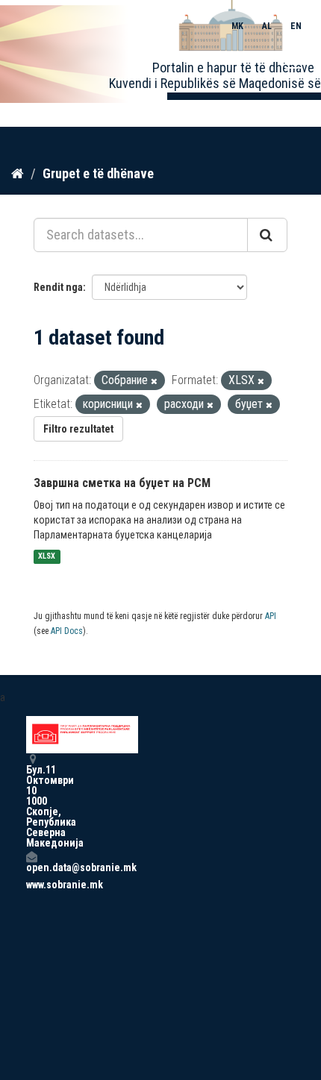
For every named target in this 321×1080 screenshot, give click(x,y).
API (270, 616)
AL (267, 26)
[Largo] (154, 381)
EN (296, 26)
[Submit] (267, 235)
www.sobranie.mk (31, 884)
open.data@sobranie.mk (31, 867)
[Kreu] (17, 173)
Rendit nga (58, 287)
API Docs (67, 631)
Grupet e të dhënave (98, 173)
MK (237, 26)
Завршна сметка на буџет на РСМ (122, 483)
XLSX (46, 557)
